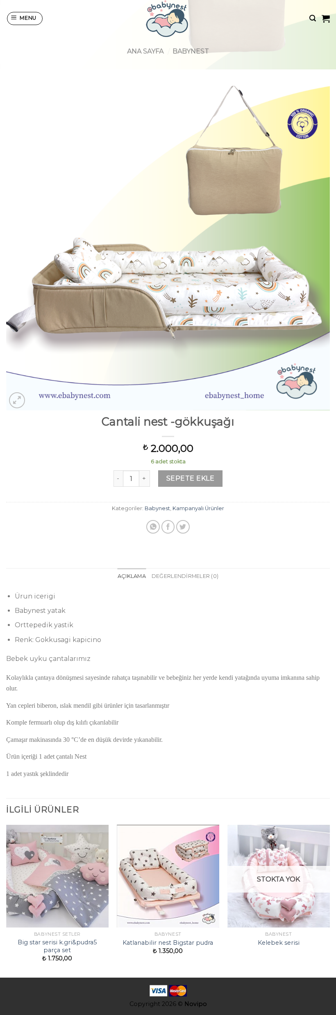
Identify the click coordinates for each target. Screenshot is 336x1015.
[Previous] (6, 900)
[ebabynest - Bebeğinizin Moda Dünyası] (168, 18)
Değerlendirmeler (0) (185, 576)
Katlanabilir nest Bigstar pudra (168, 942)
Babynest (191, 51)
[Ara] (312, 18)
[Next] (329, 900)
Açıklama (132, 576)
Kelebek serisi (279, 942)
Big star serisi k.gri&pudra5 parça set (57, 946)
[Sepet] (326, 18)
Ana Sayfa (145, 51)
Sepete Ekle (190, 478)
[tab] (132, 576)
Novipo (195, 1004)
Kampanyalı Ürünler (198, 508)
